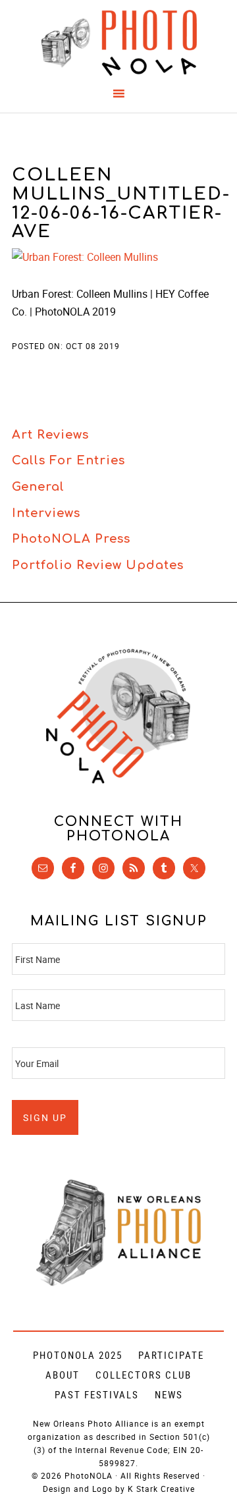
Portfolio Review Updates (98, 565)
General (38, 486)
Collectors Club (143, 1374)
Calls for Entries (68, 460)
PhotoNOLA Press (71, 538)
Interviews (46, 513)
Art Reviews (50, 434)
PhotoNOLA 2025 (77, 1354)
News (169, 1394)
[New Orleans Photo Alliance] (118, 1283)
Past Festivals (97, 1394)
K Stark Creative (161, 1488)
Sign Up (45, 1117)
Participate (171, 1354)
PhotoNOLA (118, 43)
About (62, 1374)
